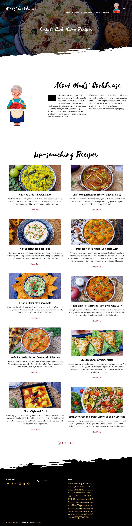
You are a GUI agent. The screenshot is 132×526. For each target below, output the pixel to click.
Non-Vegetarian (80, 505)
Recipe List (72, 508)
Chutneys (70, 493)
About (97, 12)
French (82, 496)
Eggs (69, 496)
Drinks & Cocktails (82, 493)
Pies (69, 508)
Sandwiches (75, 511)
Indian (72, 498)
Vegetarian (82, 517)
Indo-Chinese (80, 499)
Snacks (70, 514)
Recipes (75, 12)
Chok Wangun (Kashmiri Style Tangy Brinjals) (97, 194)
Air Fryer (70, 484)
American (75, 484)
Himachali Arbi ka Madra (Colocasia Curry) (97, 248)
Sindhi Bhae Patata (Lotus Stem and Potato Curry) (96, 305)
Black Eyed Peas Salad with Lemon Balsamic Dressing (97, 416)
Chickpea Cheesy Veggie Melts (97, 359)
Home (67, 12)
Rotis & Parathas (88, 508)
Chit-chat (90, 490)
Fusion (87, 495)
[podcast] (28, 483)
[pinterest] (16, 483)
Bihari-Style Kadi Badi (35, 411)
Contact (105, 12)
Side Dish (91, 511)
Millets (88, 502)
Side (86, 511)
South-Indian (81, 514)
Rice (82, 508)
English (74, 496)
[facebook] (12, 483)
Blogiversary (71, 487)
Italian (85, 499)
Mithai (92, 502)
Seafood (82, 511)
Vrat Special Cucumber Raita (35, 248)
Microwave (83, 502)
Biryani (91, 483)
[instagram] (20, 483)
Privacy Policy (37, 522)
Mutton (70, 505)
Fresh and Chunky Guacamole (35, 303)
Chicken (77, 489)
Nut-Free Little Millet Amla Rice (35, 194)
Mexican (78, 502)
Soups (74, 514)
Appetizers (84, 483)
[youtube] (24, 483)
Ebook (91, 493)
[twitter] (8, 483)
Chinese (84, 490)
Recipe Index (86, 12)
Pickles (91, 506)
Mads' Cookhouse (13, 522)
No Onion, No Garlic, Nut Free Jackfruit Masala (35, 357)
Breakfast (79, 486)
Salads (70, 511)
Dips (75, 493)
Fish (78, 496)
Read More (35, 210)
